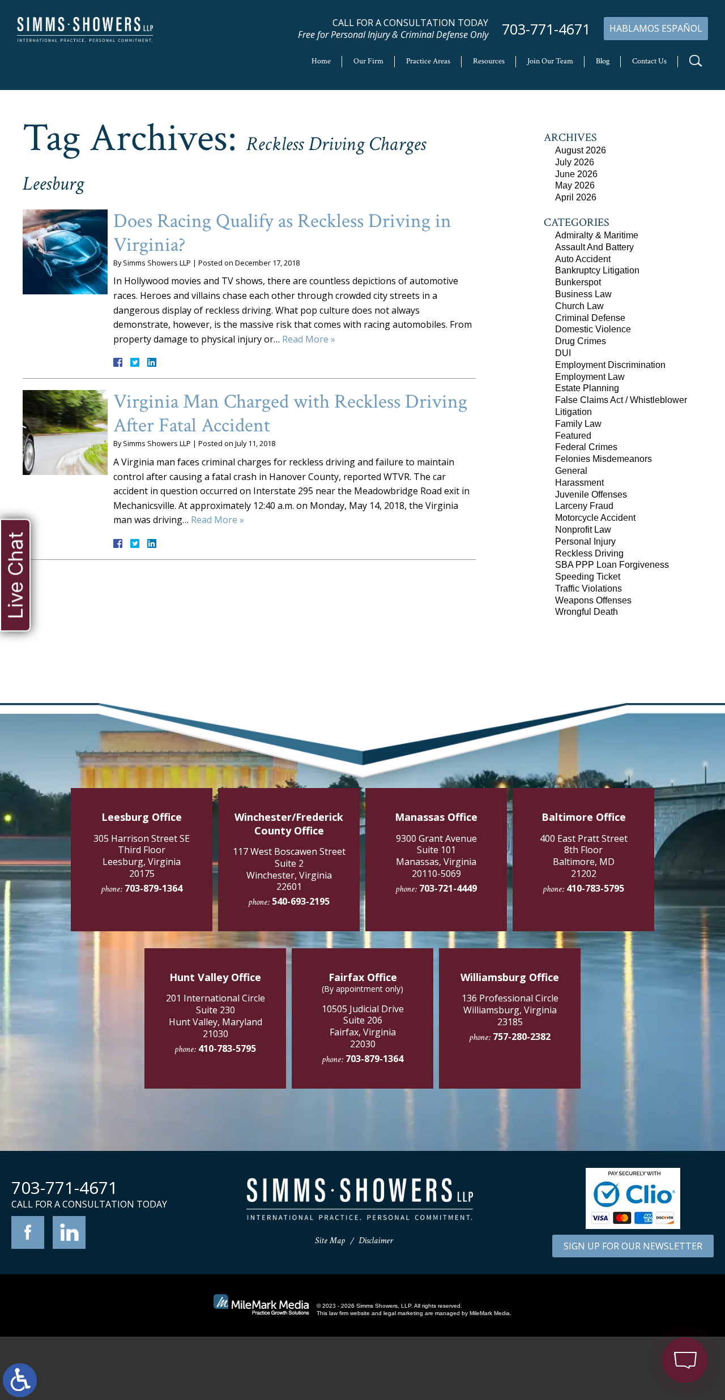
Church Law (579, 306)
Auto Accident (583, 259)
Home (321, 61)
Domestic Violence (593, 329)
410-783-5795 (595, 888)
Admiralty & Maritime (596, 235)
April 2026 (575, 197)
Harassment (579, 482)
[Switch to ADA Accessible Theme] (20, 1380)
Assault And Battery (594, 247)
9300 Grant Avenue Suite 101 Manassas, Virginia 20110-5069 (436, 856)
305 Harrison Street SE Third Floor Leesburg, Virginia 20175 (141, 856)
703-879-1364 (153, 888)
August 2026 (580, 150)
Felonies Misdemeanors (603, 459)
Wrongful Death (586, 611)
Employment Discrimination (610, 365)
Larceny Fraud (584, 506)
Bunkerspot (578, 282)
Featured (573, 435)
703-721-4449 (448, 888)
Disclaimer (376, 1241)
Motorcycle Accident (595, 518)
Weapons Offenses (593, 600)
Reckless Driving (589, 553)
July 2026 (574, 162)
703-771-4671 (546, 29)
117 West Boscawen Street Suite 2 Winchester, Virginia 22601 (289, 869)
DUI (563, 353)
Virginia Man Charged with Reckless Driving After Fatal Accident (290, 413)
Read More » (308, 339)
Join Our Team (550, 61)
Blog (602, 61)
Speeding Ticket (587, 576)
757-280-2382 (522, 1036)
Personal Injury (585, 541)
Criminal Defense (590, 318)
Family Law (578, 424)
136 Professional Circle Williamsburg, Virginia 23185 (510, 1010)
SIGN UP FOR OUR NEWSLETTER (633, 1246)
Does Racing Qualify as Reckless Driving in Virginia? (282, 233)
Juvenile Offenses (591, 494)
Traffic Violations (588, 588)
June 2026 (576, 174)
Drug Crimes (580, 341)
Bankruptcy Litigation (597, 270)
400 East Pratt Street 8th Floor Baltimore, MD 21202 (584, 856)
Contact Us (649, 61)
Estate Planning (587, 388)
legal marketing (403, 1313)
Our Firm (368, 61)
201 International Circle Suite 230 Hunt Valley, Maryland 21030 (215, 1015)
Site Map (330, 1241)
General (571, 471)
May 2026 (575, 185)
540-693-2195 (301, 901)
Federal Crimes (586, 447)
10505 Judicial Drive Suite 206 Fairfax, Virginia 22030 (363, 1026)
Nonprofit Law (583, 529)
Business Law (583, 294)
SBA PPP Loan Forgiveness (612, 565)
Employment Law (590, 377)
